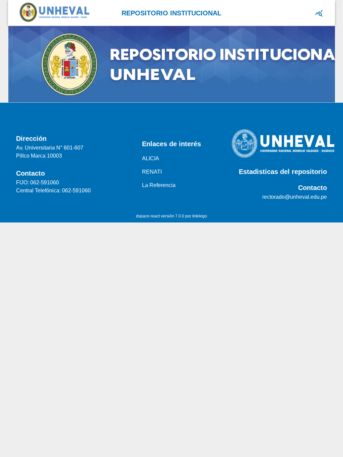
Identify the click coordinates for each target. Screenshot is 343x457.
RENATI (152, 172)
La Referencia (159, 185)
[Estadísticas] (319, 13)
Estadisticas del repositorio (283, 171)
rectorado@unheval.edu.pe (294, 197)
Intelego (199, 216)
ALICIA (150, 158)
